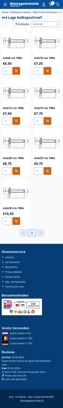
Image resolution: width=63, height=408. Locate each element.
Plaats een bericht (15, 375)
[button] (5, 4)
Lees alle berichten (16, 379)
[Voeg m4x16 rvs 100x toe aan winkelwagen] (47, 121)
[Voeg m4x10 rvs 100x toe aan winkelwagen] (47, 71)
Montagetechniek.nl (32, 400)
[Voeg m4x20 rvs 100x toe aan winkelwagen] (16, 171)
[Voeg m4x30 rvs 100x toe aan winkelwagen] (16, 221)
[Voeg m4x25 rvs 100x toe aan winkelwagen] (47, 171)
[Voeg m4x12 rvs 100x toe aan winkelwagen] (16, 121)
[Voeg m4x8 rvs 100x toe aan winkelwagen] (16, 71)
